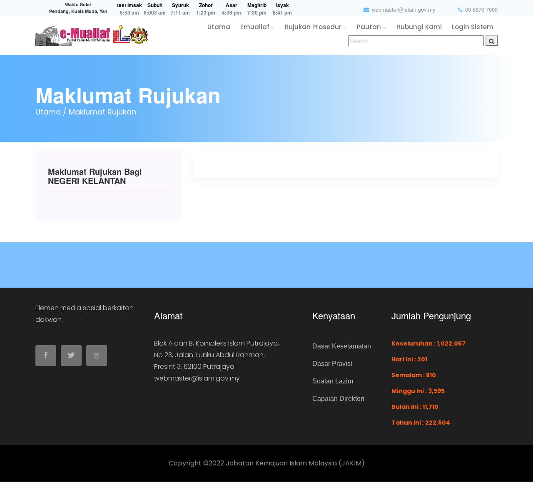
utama (218, 26)
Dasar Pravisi (332, 363)
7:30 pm (256, 12)
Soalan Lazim (332, 381)
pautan (370, 26)
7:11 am (180, 12)
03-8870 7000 (481, 9)
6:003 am (155, 12)
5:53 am (129, 12)
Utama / (51, 112)
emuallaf (255, 26)
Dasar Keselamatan (341, 346)
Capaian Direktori (338, 398)
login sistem (472, 26)
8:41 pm (282, 12)
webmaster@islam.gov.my (404, 9)
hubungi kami (419, 26)
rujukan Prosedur (314, 26)
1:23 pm (205, 12)
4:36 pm (231, 12)
